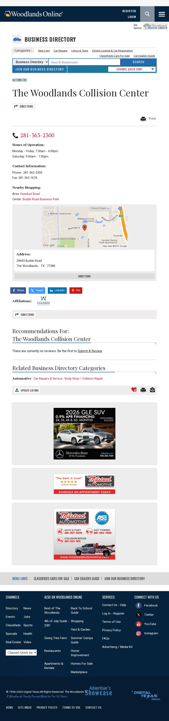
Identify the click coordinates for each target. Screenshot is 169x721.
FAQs (105, 638)
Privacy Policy (111, 630)
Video (27, 642)
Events (10, 617)
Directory (12, 608)
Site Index (25, 707)
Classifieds (13, 625)
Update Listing (30, 390)
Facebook (151, 605)
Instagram (151, 633)
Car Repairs (60, 50)
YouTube (150, 624)
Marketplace (79, 672)
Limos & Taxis (79, 50)
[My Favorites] (134, 390)
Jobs (26, 617)
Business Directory (50, 39)
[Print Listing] (143, 390)
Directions (26, 106)
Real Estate (13, 642)
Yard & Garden (80, 629)
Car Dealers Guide (144, 55)
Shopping (77, 621)
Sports (28, 625)
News (27, 608)
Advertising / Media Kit (117, 647)
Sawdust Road (30, 194)
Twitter (149, 615)
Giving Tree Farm (55, 638)
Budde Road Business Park (41, 199)
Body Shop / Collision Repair (84, 378)
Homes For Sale (82, 663)
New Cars (44, 50)
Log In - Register (113, 613)
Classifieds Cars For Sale (115, 55)
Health (27, 634)
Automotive (21, 378)
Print (152, 118)
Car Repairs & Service (48, 378)
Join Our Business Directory (39, 69)
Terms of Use (111, 622)
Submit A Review (90, 351)
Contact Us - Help (114, 605)
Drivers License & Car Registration (112, 50)
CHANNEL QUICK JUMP (129, 69)
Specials (11, 634)
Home (9, 707)
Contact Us (94, 707)
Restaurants (52, 651)
